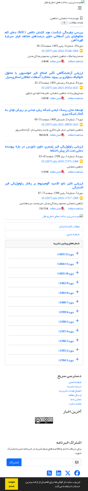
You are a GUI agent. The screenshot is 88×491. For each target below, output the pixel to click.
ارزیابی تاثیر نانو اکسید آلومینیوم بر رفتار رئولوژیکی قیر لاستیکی (44, 185)
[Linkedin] (58, 474)
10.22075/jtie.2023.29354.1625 (59, 88)
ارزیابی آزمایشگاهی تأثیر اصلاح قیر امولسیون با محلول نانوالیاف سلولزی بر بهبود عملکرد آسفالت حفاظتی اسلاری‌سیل (44, 75)
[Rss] (49, 474)
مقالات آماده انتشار (69, 226)
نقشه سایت (75, 403)
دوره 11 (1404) (65, 264)
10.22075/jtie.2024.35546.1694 (59, 51)
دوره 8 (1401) (66, 293)
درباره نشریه (74, 386)
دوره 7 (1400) (66, 302)
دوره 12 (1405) (65, 254)
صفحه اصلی (75, 382)
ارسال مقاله (75, 395)
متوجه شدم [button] (11, 484)
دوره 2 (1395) (66, 350)
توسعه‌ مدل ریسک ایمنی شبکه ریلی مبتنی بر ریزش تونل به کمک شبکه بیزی (44, 112)
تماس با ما (76, 399)
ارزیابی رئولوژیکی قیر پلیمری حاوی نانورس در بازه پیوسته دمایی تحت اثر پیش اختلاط (44, 148)
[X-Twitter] (67, 474)
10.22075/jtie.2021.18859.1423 (59, 124)
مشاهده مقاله (75, 61)
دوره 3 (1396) (66, 341)
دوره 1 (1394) (66, 360)
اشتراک (14, 462)
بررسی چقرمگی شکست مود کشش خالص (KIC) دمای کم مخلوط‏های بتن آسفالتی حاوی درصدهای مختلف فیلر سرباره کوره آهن (44, 36)
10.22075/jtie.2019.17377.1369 (59, 198)
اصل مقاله (51, 61)
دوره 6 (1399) (66, 312)
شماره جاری (73, 234)
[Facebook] (77, 474)
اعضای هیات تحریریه (70, 390)
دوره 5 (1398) (66, 322)
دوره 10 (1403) (65, 273)
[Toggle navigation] (45, 8)
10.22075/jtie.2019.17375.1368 (59, 161)
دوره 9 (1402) (66, 283)
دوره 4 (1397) (66, 331)
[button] (53, 486)
